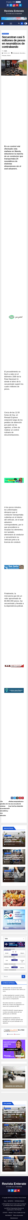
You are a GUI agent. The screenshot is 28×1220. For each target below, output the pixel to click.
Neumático (22, 53)
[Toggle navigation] (11, 23)
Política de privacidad (18, 1215)
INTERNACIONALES (19, 1201)
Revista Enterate (14, 10)
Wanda (9, 55)
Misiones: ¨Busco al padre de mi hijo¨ (17, 1212)
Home (5, 1201)
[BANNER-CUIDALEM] (14, 679)
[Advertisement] (14, 87)
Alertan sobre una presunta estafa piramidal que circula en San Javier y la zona (13, 840)
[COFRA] (14, 306)
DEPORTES (10, 1201)
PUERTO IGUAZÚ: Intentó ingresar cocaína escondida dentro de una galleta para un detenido (14, 877)
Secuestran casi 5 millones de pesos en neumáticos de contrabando (13, 41)
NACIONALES (8, 1215)
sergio (5, 50)
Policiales (4, 55)
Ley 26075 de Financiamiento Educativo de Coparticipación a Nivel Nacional (14, 1209)
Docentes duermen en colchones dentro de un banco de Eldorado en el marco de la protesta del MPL (13, 859)
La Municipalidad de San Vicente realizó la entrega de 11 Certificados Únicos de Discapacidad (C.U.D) (14, 1204)
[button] (19, 23)
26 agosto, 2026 (10, 844)
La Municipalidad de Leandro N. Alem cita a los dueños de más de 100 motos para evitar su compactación (14, 997)
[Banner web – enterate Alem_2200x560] (14, 459)
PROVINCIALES (5, 33)
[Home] (2, 23)
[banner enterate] (14, 556)
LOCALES (6, 1124)
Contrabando (16, 53)
